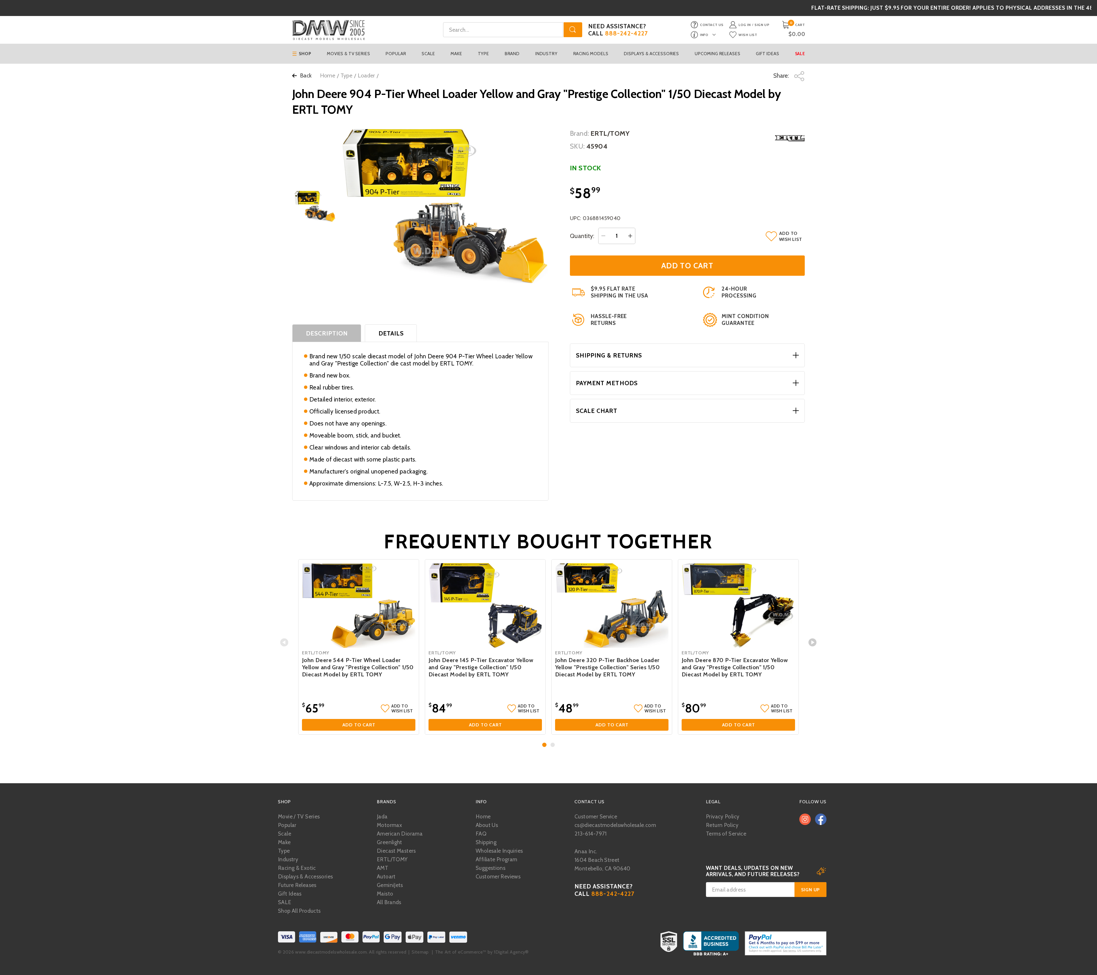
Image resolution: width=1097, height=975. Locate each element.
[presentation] (284, 642)
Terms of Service (726, 833)
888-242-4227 (626, 33)
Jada (382, 816)
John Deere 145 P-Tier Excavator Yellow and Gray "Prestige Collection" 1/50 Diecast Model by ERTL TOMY (481, 667)
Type (483, 53)
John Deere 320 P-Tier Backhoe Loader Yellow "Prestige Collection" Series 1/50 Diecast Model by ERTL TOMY (607, 667)
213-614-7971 (590, 833)
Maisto (385, 893)
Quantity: (582, 235)
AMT (382, 868)
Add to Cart (358, 725)
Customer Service (595, 816)
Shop (305, 53)
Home (327, 75)
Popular (396, 53)
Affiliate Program (496, 859)
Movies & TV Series (348, 53)
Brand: (579, 133)
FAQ (481, 833)
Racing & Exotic (297, 868)
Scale (428, 53)
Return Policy (722, 825)
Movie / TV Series (299, 816)
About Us (487, 825)
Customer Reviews (498, 876)
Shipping (486, 842)
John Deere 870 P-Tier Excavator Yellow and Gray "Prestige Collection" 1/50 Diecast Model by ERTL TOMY (735, 667)
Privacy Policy (722, 816)
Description (327, 333)
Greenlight (389, 842)
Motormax (389, 825)
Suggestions (490, 868)
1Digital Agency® (511, 952)
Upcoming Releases (717, 53)
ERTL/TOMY (392, 859)
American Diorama (400, 833)
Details (391, 333)
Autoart (386, 876)
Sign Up (761, 25)
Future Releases (297, 885)
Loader (366, 75)
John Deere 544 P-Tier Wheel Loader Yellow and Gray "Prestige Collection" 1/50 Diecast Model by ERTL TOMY (358, 667)
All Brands (389, 902)
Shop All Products (299, 911)
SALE (284, 902)
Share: (781, 75)
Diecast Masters (396, 851)
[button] (544, 744)
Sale (800, 53)
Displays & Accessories (651, 53)
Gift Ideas (767, 53)
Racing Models (590, 53)
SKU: (577, 146)
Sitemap (420, 952)
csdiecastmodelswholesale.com (615, 825)
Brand (512, 53)
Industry (546, 53)
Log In (744, 25)
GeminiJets (390, 885)
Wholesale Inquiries (499, 851)
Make (456, 53)
